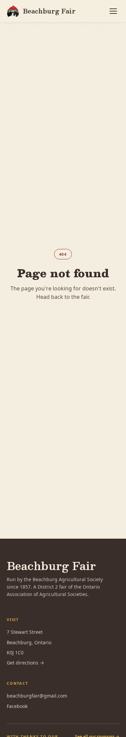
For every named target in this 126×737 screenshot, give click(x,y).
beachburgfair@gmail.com (37, 695)
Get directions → (25, 662)
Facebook (17, 706)
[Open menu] (113, 11)
